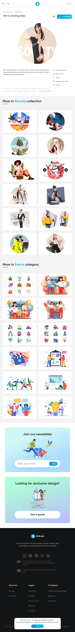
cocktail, (20, 91)
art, (19, 89)
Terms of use (33, 601)
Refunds (31, 606)
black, (48, 89)
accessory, (7, 89)
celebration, (7, 91)
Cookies (31, 611)
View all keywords (45, 91)
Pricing (11, 591)
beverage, (41, 89)
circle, (14, 91)
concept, (26, 91)
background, (25, 89)
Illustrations (7, 12)
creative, (33, 91)
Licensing (32, 591)
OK (37, 626)
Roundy (18, 12)
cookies (28, 620)
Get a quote (37, 514)
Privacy (31, 596)
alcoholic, (14, 89)
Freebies (12, 596)
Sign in (69, 3)
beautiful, (34, 89)
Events (19, 265)
